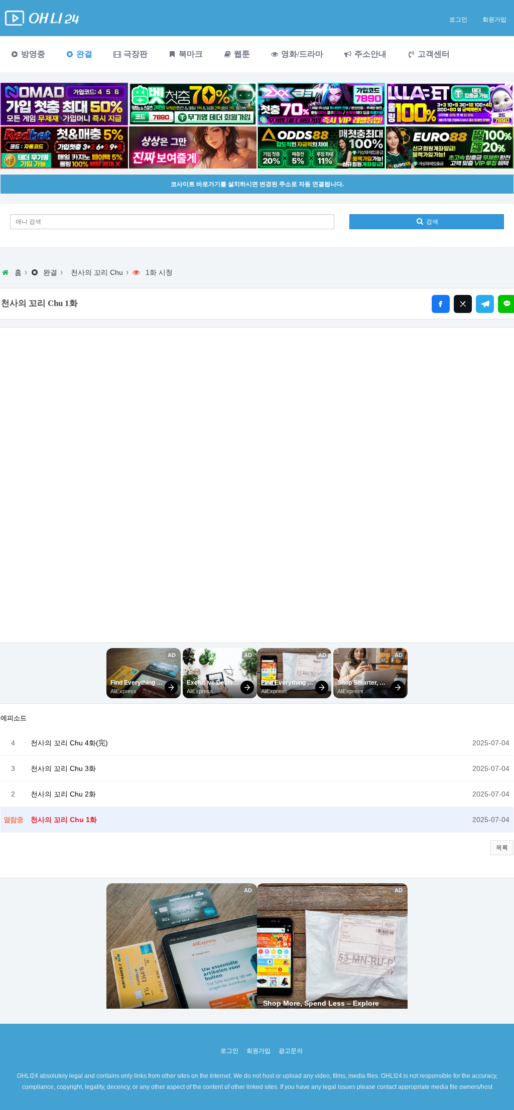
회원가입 (494, 19)
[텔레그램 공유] (485, 304)
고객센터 (433, 54)
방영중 (32, 54)
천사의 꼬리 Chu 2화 (63, 794)
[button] (501, 847)
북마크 (190, 54)
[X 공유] (463, 304)
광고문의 (291, 1050)
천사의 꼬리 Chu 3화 (63, 768)
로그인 (458, 19)
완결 (83, 54)
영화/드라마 (301, 54)
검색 (431, 221)
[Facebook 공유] (441, 304)
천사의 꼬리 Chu (97, 272)
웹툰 (241, 54)
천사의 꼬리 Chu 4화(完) (69, 743)
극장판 (134, 54)
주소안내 (369, 54)
